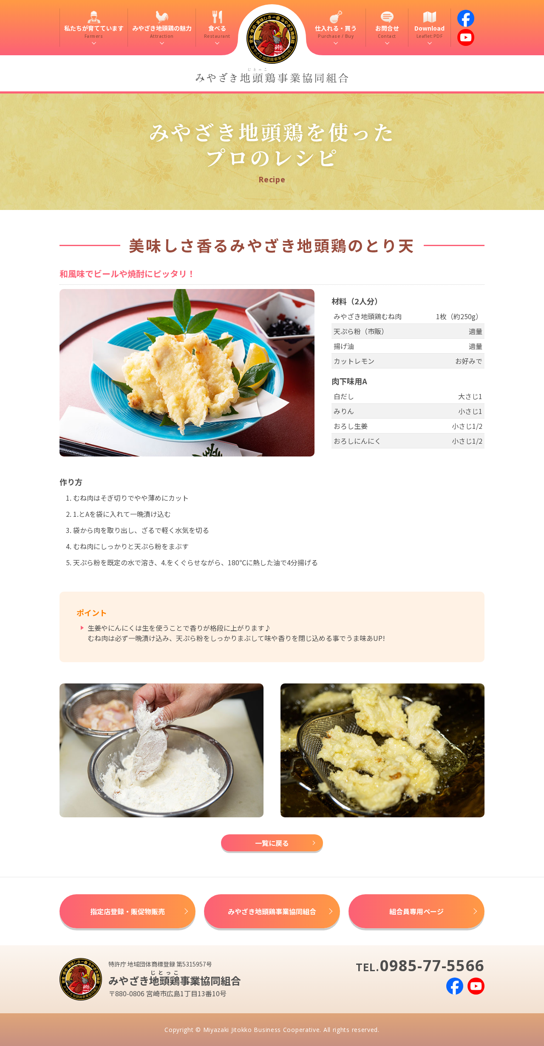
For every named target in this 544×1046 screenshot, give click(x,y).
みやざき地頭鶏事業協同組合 (272, 911)
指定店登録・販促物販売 (127, 911)
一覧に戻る (272, 843)
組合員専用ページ (416, 911)
